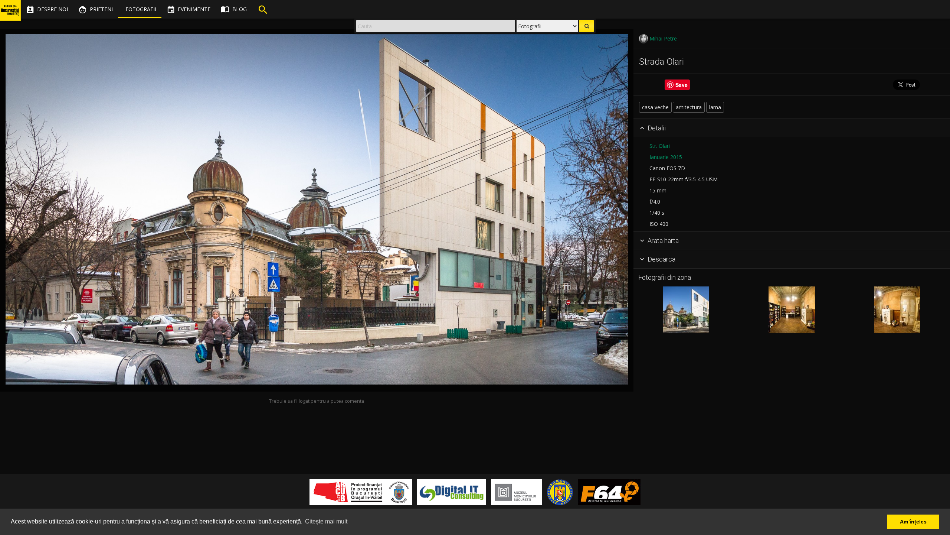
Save (681, 84)
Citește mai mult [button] (326, 521)
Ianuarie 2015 (665, 156)
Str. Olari (659, 145)
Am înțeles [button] (913, 522)
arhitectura (689, 107)
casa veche (655, 107)
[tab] (791, 128)
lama (715, 107)
